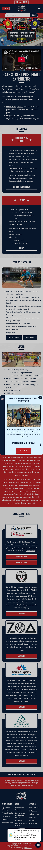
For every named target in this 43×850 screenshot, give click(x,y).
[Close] (40, 397)
